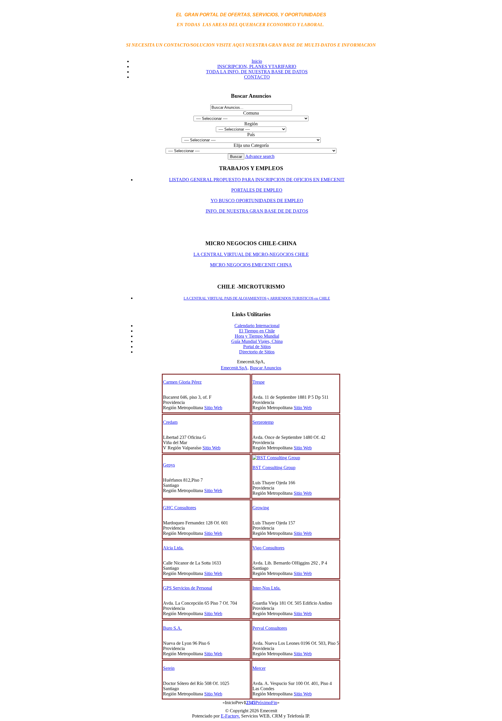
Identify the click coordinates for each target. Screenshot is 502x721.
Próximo (263, 702)
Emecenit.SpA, (235, 367)
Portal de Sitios (257, 346)
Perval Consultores (269, 628)
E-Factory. (230, 715)
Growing (260, 507)
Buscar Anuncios (265, 367)
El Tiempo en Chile (257, 330)
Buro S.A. (172, 628)
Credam (170, 422)
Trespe (258, 382)
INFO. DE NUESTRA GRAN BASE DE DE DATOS (257, 211)
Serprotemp (263, 422)
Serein (169, 668)
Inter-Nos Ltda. (266, 587)
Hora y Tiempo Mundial (257, 336)
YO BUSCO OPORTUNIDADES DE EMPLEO (257, 200)
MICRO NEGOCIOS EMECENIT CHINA (251, 264)
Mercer (259, 668)
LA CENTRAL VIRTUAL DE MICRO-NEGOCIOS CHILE (251, 254)
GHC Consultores (179, 507)
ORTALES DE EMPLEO (258, 190)
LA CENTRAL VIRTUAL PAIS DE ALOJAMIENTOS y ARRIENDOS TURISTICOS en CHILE (257, 298)
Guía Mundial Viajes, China (257, 341)
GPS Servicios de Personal (187, 587)
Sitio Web (213, 407)
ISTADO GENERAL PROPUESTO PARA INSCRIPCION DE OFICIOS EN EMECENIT (258, 179)
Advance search (260, 156)
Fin (274, 702)
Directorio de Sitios (257, 351)
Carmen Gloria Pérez (182, 382)
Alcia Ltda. (173, 547)
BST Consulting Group (273, 467)
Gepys (169, 464)
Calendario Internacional (256, 325)
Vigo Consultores (268, 547)
